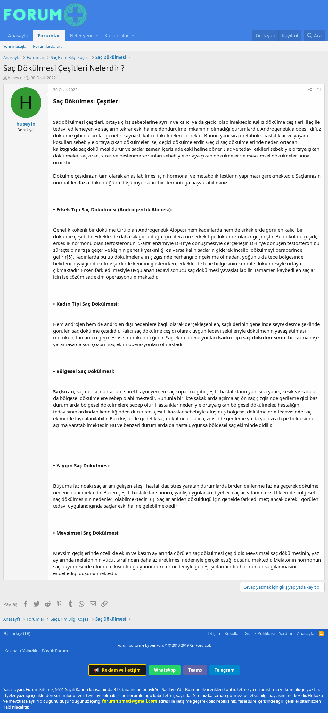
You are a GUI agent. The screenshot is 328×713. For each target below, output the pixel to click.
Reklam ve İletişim (117, 670)
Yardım (285, 633)
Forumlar (49, 35)
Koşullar (232, 633)
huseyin (15, 78)
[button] (97, 35)
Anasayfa (18, 35)
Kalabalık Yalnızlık (20, 651)
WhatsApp (165, 670)
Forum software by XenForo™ (164, 645)
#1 (318, 89)
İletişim (213, 633)
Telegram (224, 670)
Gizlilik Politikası (260, 633)
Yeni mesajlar (15, 46)
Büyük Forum (55, 651)
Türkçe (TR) (19, 633)
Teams (195, 670)
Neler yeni (81, 35)
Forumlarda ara (47, 46)
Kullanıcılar (116, 35)
